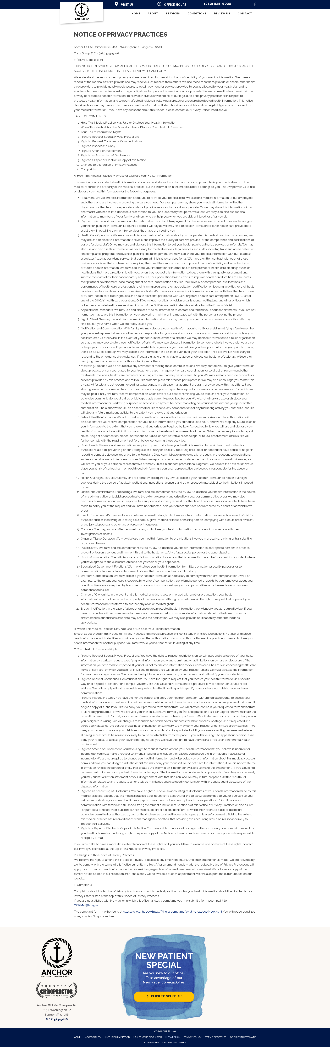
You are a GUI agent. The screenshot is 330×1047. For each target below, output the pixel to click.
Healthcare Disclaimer (148, 1037)
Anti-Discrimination (117, 1037)
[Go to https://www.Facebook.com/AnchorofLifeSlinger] (255, 5)
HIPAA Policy (173, 1037)
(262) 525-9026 (217, 4)
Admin (77, 1037)
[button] (164, 996)
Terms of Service (215, 1037)
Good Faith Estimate (243, 1037)
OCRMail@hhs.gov (86, 905)
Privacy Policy (192, 1037)
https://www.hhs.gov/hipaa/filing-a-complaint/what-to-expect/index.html (172, 911)
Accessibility (93, 1037)
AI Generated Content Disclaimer (165, 1042)
